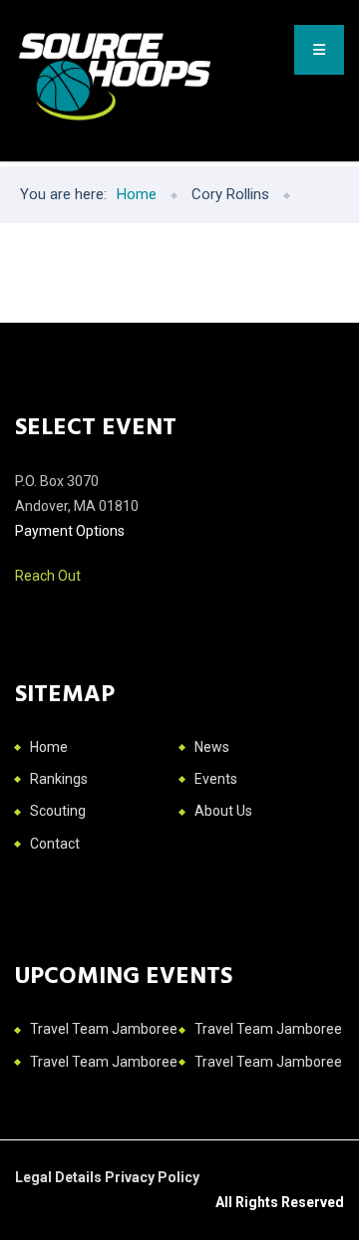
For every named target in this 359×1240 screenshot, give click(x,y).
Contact (55, 844)
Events (215, 779)
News (211, 747)
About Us (223, 811)
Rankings (59, 779)
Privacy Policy (152, 1177)
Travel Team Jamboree (104, 1029)
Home (49, 747)
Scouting (58, 811)
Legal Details (60, 1177)
